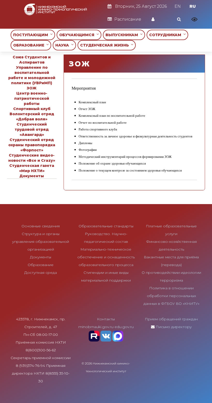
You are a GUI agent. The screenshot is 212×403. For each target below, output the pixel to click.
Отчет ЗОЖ (87, 109)
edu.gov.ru (124, 326)
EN (178, 6)
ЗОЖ (31, 88)
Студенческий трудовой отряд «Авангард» (32, 129)
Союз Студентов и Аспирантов (32, 60)
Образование (41, 264)
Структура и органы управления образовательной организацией (40, 241)
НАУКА (63, 45)
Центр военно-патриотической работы (31, 98)
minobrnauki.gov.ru (95, 326)
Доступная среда (40, 272)
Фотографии (88, 150)
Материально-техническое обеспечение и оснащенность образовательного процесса (106, 257)
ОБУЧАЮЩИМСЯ (77, 35)
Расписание (127, 19)
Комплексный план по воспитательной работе (112, 116)
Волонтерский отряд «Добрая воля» (32, 116)
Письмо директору (174, 326)
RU (193, 6)
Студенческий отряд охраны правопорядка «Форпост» (31, 144)
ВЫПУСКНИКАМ (122, 35)
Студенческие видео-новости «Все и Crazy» (31, 158)
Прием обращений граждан (171, 319)
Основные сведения (40, 226)
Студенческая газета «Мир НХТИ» (31, 168)
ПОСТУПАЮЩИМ (31, 35)
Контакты (106, 319)
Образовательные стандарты (106, 226)
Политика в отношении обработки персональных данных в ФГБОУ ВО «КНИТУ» (171, 296)
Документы (31, 176)
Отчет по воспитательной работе (103, 123)
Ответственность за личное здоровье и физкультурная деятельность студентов (135, 136)
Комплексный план (92, 102)
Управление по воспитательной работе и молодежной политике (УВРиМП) (31, 75)
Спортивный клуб (31, 108)
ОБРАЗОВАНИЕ (29, 45)
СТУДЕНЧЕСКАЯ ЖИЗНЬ (105, 45)
